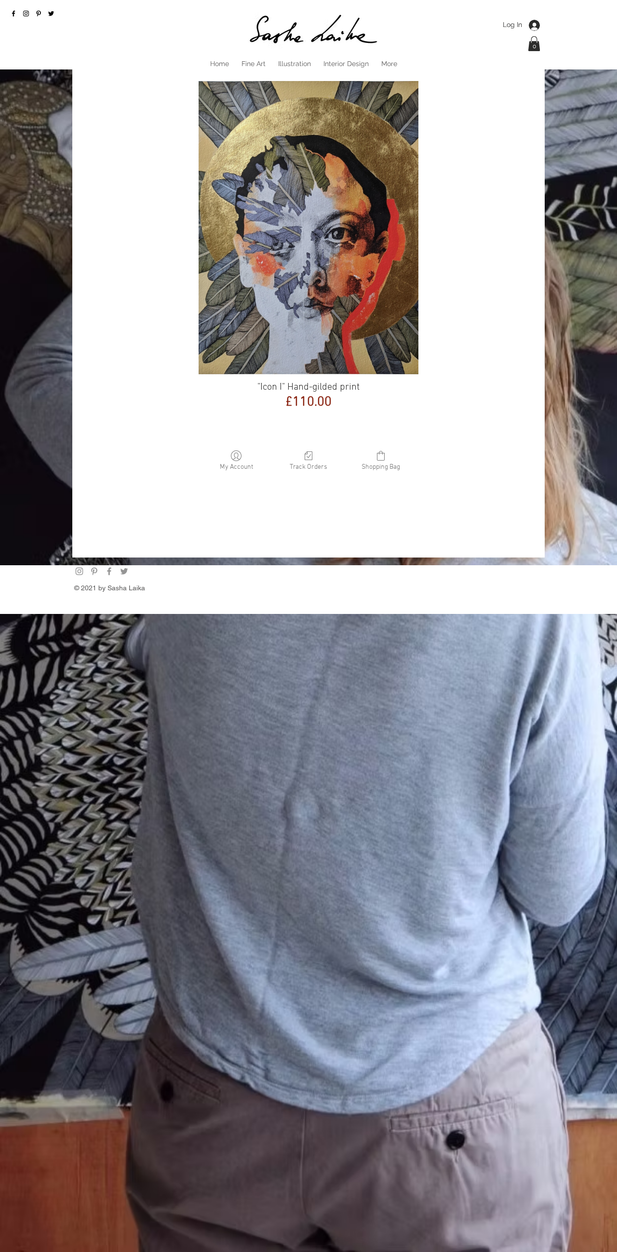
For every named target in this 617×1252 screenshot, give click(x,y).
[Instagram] (79, 571)
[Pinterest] (38, 13)
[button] (534, 43)
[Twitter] (124, 571)
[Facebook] (109, 571)
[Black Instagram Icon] (26, 13)
